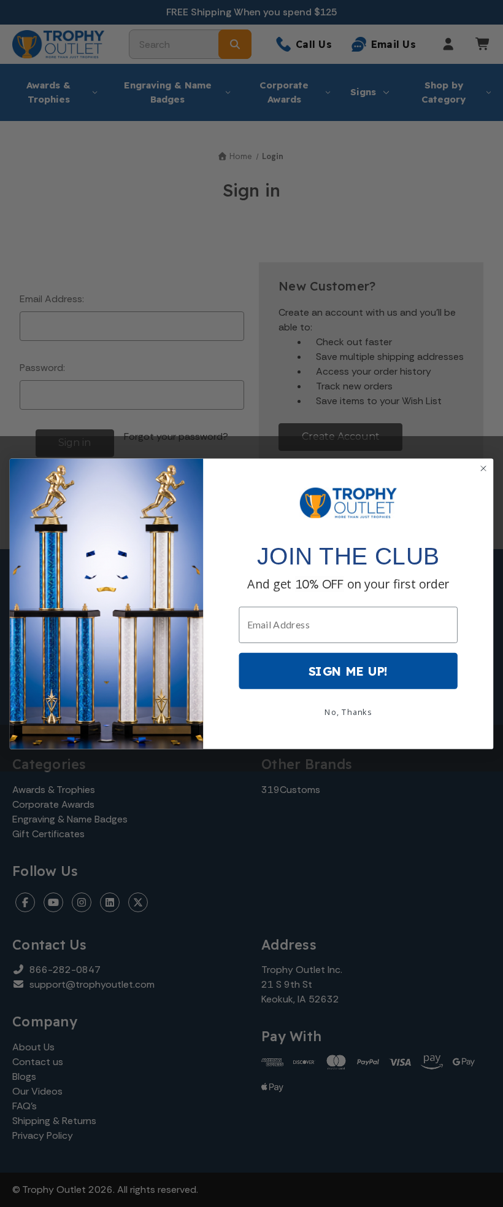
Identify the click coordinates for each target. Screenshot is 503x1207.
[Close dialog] (483, 468)
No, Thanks (348, 711)
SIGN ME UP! (348, 670)
